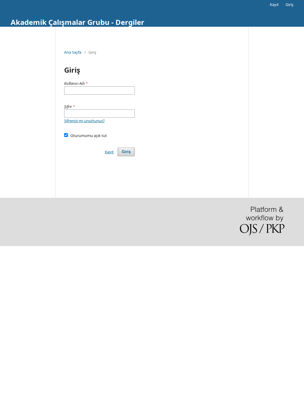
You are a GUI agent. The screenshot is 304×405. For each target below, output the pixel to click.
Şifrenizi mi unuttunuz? (84, 120)
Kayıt (274, 4)
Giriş (289, 4)
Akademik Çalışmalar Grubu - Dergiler (77, 22)
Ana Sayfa (72, 52)
